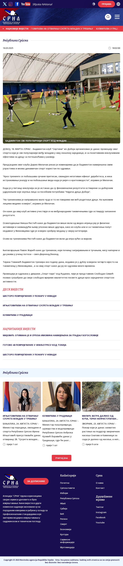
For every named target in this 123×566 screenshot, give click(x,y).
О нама (99, 483)
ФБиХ (63, 503)
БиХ (62, 514)
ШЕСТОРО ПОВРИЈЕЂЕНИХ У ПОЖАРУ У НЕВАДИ (29, 295)
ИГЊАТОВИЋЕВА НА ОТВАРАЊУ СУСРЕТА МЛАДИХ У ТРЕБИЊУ (50, 28)
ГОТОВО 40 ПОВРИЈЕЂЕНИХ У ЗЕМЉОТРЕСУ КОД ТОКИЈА (34, 344)
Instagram (101, 512)
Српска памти (67, 488)
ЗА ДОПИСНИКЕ (36, 481)
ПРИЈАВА (106, 4)
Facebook (100, 517)
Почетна (64, 483)
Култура (64, 534)
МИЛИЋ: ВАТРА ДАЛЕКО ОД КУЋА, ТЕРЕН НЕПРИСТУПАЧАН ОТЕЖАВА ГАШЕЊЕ (99, 417)
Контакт (100, 488)
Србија (63, 508)
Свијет (63, 524)
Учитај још (61, 457)
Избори (64, 493)
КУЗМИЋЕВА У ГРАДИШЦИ (102, 28)
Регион (64, 519)
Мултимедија (67, 547)
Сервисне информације (67, 541)
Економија (65, 529)
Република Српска (69, 498)
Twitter (100, 507)
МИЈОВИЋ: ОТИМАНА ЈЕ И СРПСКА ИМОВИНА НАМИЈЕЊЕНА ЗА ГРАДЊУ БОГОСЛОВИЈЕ (50, 335)
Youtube (100, 522)
